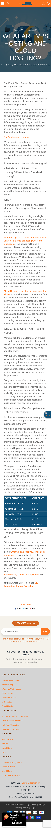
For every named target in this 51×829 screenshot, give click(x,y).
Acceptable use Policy (11, 775)
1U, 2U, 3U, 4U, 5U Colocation (15, 716)
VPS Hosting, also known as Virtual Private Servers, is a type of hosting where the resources (25, 240)
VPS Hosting (7, 702)
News (10, 65)
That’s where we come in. (17, 137)
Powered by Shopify (29, 808)
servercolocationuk (17, 805)
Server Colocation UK (31, 783)
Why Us (5, 743)
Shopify (28, 805)
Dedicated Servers (9, 697)
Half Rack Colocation (10, 725)
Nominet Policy (8, 767)
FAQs (4, 752)
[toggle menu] (3, 3)
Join (45, 632)
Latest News (7, 748)
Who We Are (7, 739)
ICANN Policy (7, 771)
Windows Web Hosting (11, 689)
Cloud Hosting (8, 706)
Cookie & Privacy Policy (12, 762)
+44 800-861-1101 (43, 2)
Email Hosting (7, 693)
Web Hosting (7, 684)
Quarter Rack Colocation (12, 720)
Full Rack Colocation (10, 729)
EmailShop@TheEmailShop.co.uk (21, 574)
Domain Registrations (11, 680)
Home (3, 65)
